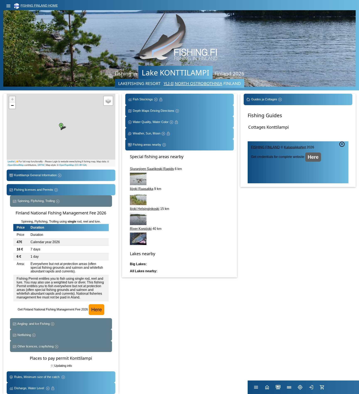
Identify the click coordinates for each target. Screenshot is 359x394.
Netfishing (24, 335)
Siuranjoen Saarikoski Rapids (152, 169)
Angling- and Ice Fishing (33, 323)
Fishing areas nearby (147, 144)
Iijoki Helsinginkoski (144, 209)
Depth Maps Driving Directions (153, 110)
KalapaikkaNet (295, 147)
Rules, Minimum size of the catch (37, 377)
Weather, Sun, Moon (146, 133)
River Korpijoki (141, 228)
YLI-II (169, 83)
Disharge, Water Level (29, 388)
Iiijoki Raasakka (141, 189)
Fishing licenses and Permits (33, 189)
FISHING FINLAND (265, 147)
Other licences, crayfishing (35, 346)
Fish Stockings (143, 99)
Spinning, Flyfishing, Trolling (36, 201)
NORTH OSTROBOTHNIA (198, 83)
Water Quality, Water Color (150, 122)
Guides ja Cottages (264, 99)
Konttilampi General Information (35, 175)
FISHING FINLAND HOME (39, 5)
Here (96, 309)
